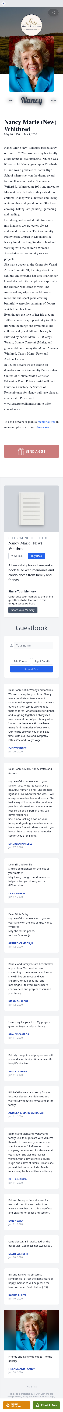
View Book (17, 555)
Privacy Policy (21, 1396)
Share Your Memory (22, 610)
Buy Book (36, 555)
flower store (43, 427)
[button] (31, 1330)
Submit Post (31, 669)
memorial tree (46, 421)
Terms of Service (41, 1396)
